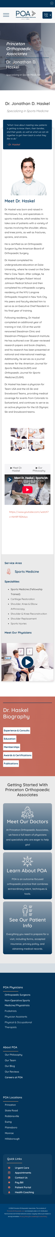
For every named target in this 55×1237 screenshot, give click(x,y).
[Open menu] (6, 15)
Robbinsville (12, 1116)
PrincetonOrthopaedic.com (16, 1211)
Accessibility (33, 1216)
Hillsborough (12, 1138)
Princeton (10, 1104)
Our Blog (10, 1065)
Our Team (10, 1060)
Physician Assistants (16, 1016)
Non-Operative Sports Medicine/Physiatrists (17, 1003)
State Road (11, 1110)
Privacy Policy (24, 1216)
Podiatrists (11, 1010)
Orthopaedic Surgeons (17, 994)
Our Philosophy (13, 1054)
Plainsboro (11, 1127)
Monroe (9, 1133)
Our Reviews (12, 1071)
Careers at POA (14, 1077)
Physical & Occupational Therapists (18, 1025)
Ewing (8, 1121)
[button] (19, 1167)
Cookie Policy (42, 1216)
